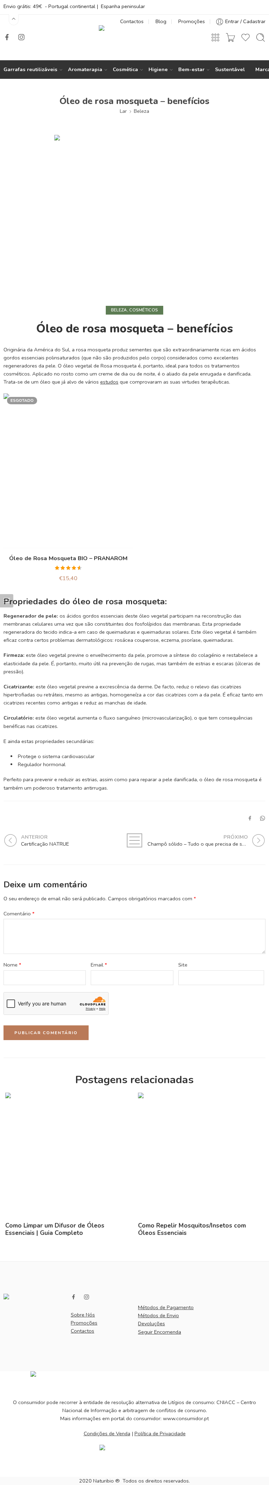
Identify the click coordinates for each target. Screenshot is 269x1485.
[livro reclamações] (134, 1457)
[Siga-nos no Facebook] (7, 37)
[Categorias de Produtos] (215, 37)
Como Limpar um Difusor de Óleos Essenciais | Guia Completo (54, 1229)
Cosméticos (143, 310)
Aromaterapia (85, 69)
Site (182, 964)
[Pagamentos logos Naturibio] (134, 1381)
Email (99, 964)
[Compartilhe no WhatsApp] (262, 818)
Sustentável (230, 69)
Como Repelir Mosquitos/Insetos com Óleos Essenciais (192, 1229)
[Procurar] (260, 37)
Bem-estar (191, 69)
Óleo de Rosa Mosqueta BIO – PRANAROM (68, 558)
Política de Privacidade (160, 1433)
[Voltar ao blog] (135, 840)
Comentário (19, 913)
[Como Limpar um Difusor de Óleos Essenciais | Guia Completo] (68, 1155)
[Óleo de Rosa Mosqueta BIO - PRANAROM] (68, 471)
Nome (12, 964)
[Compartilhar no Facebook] (250, 818)
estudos (109, 381)
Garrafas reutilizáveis (30, 69)
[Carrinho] (230, 37)
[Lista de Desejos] (68, 541)
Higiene (158, 69)
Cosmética (125, 69)
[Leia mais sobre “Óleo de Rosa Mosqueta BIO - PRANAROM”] (54, 541)
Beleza (141, 111)
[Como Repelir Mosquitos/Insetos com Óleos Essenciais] (201, 1155)
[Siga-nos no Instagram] (21, 37)
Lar (123, 111)
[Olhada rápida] (82, 541)
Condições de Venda (107, 1433)
